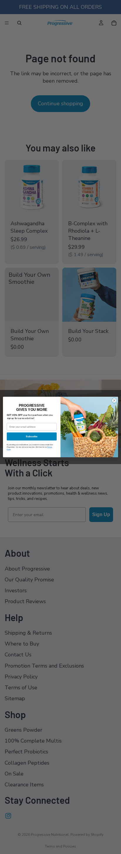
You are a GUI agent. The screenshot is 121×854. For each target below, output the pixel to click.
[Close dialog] (114, 400)
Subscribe (31, 436)
